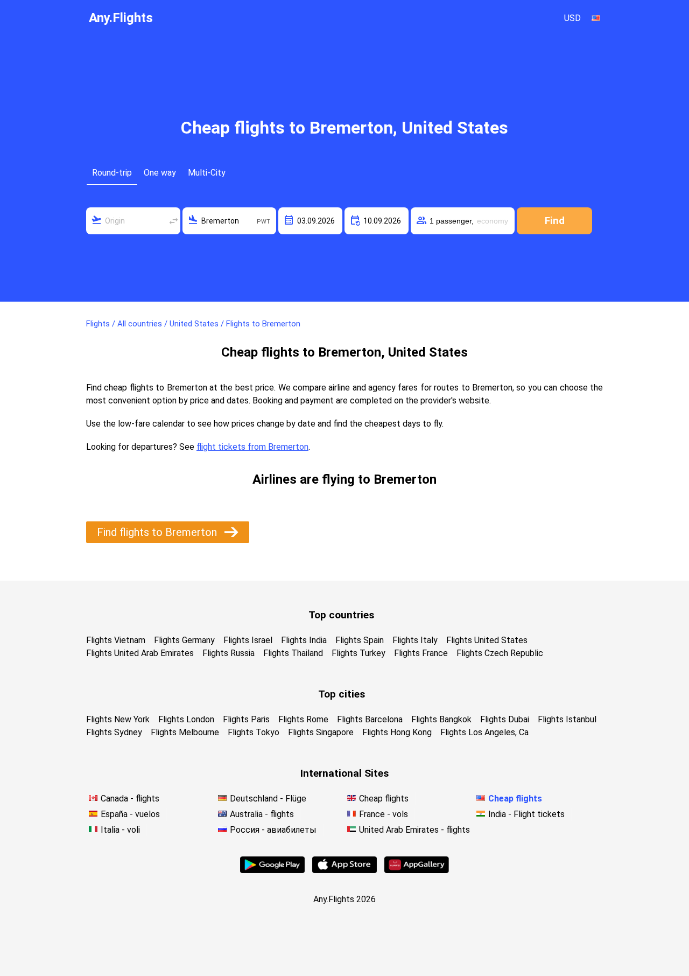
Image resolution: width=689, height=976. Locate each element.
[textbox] (133, 220)
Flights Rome (303, 719)
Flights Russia (228, 653)
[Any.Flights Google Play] (272, 870)
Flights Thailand (293, 653)
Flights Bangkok (441, 719)
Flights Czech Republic (499, 653)
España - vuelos (130, 814)
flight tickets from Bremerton (252, 447)
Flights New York (118, 719)
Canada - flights (130, 798)
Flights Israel (247, 640)
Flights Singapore (321, 732)
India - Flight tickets (526, 814)
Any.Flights (121, 17)
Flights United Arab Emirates (140, 653)
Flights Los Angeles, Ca (484, 732)
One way (160, 173)
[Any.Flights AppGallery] (417, 870)
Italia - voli (120, 830)
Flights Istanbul (567, 719)
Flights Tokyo (253, 732)
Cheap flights (384, 798)
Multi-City (207, 173)
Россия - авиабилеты (273, 830)
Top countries (341, 615)
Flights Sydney (114, 732)
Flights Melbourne (185, 732)
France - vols (383, 814)
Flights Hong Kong (397, 732)
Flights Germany (184, 640)
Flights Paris (246, 719)
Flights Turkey (358, 653)
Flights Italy (415, 640)
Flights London (186, 719)
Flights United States (487, 640)
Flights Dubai (504, 719)
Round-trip (112, 173)
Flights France (421, 653)
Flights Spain (359, 640)
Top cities (341, 694)
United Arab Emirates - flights (414, 830)
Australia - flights (262, 814)
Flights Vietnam (115, 640)
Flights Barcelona (370, 719)
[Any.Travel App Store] (344, 870)
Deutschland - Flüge (268, 798)
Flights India (304, 640)
